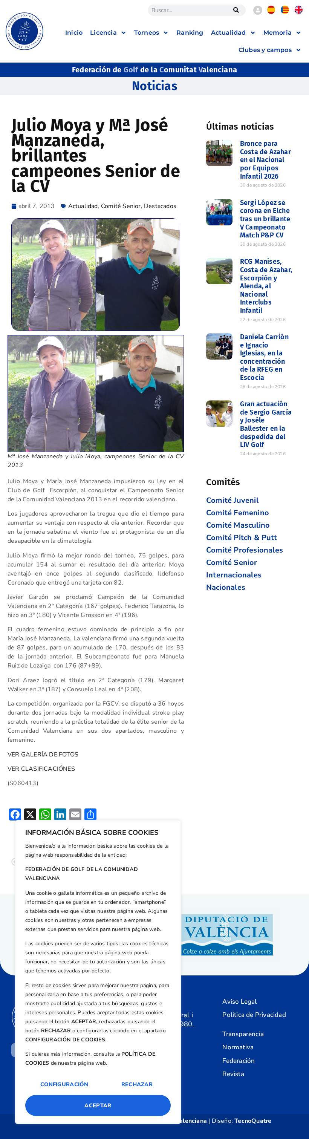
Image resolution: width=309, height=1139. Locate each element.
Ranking (189, 32)
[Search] (236, 10)
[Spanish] (271, 12)
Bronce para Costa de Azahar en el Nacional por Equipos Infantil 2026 (265, 159)
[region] (98, 972)
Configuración (64, 1084)
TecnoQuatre (252, 1121)
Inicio (74, 32)
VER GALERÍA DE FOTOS (43, 754)
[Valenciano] (285, 12)
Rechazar (137, 1084)
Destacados (160, 206)
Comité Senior (121, 206)
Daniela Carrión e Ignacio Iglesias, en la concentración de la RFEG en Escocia (264, 357)
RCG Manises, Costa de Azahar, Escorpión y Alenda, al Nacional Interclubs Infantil (266, 286)
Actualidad (83, 206)
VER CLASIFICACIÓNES (41, 769)
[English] (299, 12)
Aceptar (97, 1105)
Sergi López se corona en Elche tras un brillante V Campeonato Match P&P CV (265, 219)
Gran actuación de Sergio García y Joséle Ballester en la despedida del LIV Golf (266, 424)
